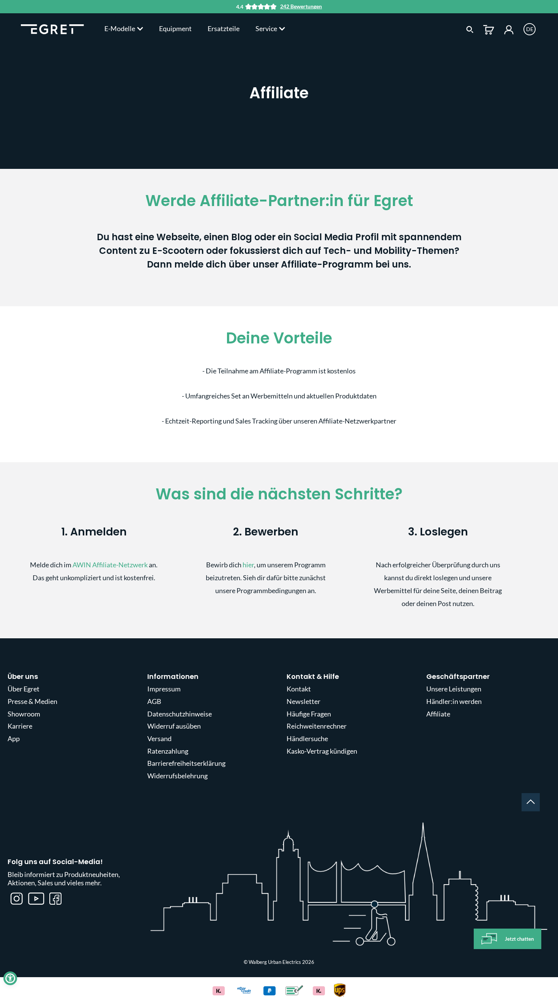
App (14, 738)
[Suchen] (470, 29)
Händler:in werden (454, 701)
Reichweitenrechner (317, 726)
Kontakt (299, 689)
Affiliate (438, 714)
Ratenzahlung (167, 751)
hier (248, 564)
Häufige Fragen (309, 714)
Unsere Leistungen (453, 689)
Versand (159, 738)
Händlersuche (307, 738)
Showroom (24, 714)
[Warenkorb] (489, 29)
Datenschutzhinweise (179, 714)
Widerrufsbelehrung (177, 775)
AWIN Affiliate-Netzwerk (110, 564)
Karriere (20, 726)
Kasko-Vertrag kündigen (322, 751)
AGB (154, 701)
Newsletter (303, 701)
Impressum (164, 689)
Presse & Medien (32, 701)
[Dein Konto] (509, 29)
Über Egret (23, 689)
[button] (10, 978)
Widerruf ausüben (174, 726)
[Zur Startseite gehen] (52, 28)
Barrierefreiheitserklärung (186, 763)
